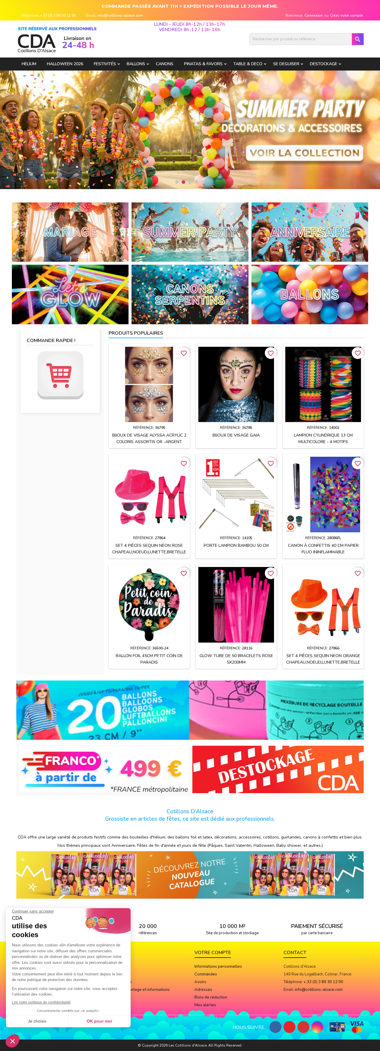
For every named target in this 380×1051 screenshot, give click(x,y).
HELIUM (29, 64)
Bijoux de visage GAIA (236, 435)
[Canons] (190, 294)
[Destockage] (278, 769)
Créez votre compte (346, 15)
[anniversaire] (309, 231)
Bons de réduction (210, 997)
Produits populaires (136, 333)
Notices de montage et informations (137, 989)
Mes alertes (205, 1005)
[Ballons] (309, 294)
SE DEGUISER (286, 64)
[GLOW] (70, 294)
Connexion (314, 15)
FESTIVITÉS (105, 64)
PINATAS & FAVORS (203, 64)
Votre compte (212, 952)
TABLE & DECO (247, 64)
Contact (295, 952)
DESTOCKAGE (323, 64)
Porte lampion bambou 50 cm (236, 545)
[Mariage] (70, 231)
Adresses (203, 989)
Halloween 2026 (65, 64)
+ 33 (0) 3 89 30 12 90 (58, 15)
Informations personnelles (218, 966)
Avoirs (200, 982)
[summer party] (190, 231)
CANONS (164, 64)
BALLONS (136, 64)
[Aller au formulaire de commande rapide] (60, 375)
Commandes (205, 974)
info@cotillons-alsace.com (120, 15)
